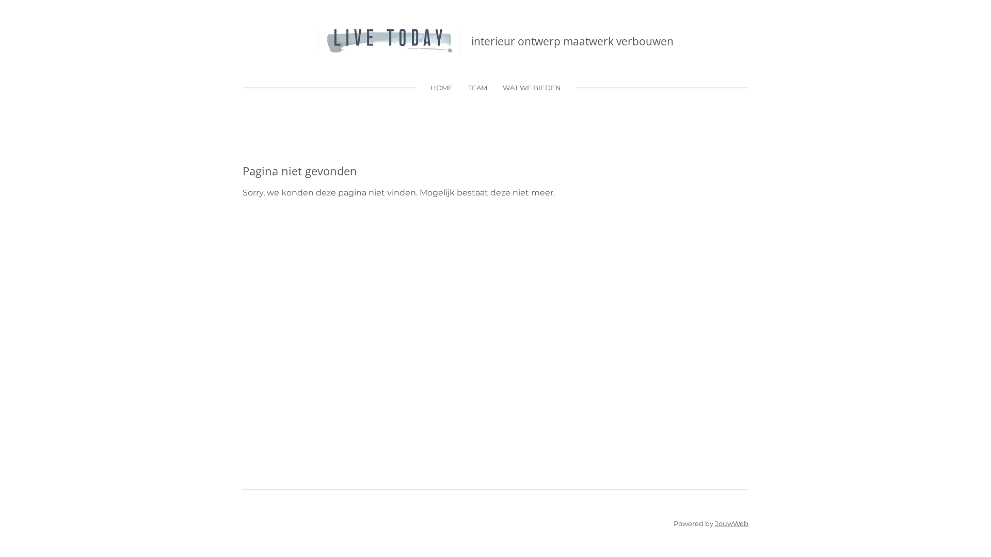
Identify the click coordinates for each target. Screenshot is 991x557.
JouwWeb (731, 523)
